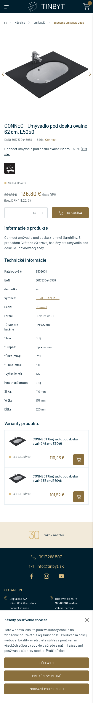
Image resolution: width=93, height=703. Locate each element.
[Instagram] (47, 575)
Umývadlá (39, 22)
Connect (50, 139)
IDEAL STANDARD (47, 298)
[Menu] (6, 6)
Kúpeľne (20, 22)
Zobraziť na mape (19, 607)
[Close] (87, 620)
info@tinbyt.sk (50, 566)
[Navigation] (3, 74)
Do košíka (73, 213)
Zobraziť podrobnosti (46, 689)
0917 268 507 (50, 556)
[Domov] (5, 22)
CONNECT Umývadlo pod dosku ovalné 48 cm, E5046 (55, 441)
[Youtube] (61, 575)
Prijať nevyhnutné (46, 676)
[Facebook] (32, 575)
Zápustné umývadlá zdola (69, 22)
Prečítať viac (55, 650)
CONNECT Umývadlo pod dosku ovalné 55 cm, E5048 (55, 478)
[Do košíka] (78, 459)
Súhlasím (47, 663)
